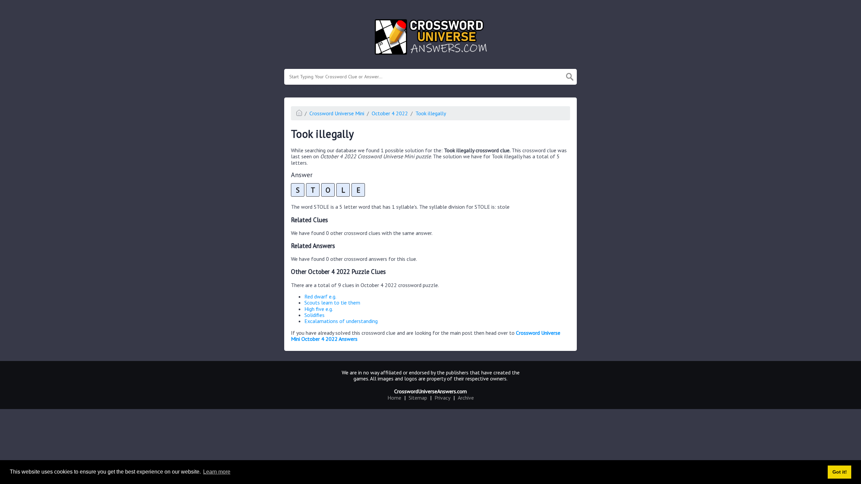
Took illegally (430, 113)
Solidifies (314, 315)
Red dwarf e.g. (320, 296)
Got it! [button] (839, 472)
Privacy (442, 397)
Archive (466, 397)
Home (394, 397)
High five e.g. (318, 309)
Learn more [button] (216, 472)
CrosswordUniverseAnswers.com (430, 391)
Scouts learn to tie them (332, 302)
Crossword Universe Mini (336, 113)
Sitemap (418, 397)
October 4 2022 (390, 113)
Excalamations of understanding (341, 321)
